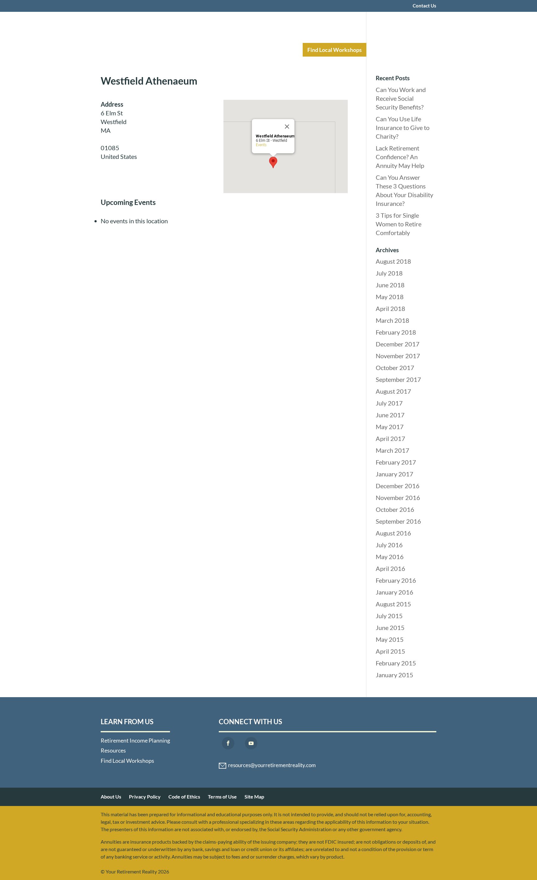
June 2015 (390, 627)
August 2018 (393, 261)
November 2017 (398, 355)
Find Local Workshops (334, 49)
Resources (277, 49)
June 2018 (390, 285)
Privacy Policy (145, 796)
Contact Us (424, 5)
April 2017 (390, 438)
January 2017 (394, 474)
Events (261, 145)
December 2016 (398, 485)
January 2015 (394, 675)
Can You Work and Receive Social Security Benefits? (401, 98)
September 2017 (398, 379)
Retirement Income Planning (211, 49)
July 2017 (389, 403)
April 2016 (390, 568)
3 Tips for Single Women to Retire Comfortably (398, 223)
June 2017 (390, 415)
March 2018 (392, 320)
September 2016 (398, 521)
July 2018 (389, 273)
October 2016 (395, 509)
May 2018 (390, 296)
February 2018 (396, 332)
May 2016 (390, 556)
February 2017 (396, 462)
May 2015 (390, 639)
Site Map (254, 796)
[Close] (287, 126)
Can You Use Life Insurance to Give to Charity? (402, 127)
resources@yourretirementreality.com (272, 765)
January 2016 (394, 592)
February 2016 (396, 580)
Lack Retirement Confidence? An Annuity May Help (400, 156)
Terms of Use (222, 796)
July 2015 (389, 615)
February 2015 (396, 663)
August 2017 (393, 391)
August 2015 (393, 604)
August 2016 (393, 533)
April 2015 (390, 651)
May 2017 (390, 426)
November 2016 (398, 497)
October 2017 (395, 367)
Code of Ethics (184, 796)
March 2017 (392, 450)
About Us (111, 796)
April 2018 (390, 308)
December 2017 (398, 344)
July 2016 (389, 545)
